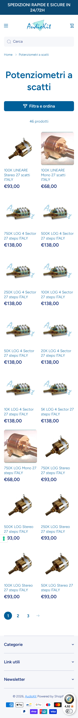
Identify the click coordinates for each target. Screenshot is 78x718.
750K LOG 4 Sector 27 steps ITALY (20, 236)
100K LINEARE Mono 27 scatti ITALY (53, 175)
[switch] (69, 711)
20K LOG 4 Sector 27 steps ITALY (56, 353)
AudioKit (31, 696)
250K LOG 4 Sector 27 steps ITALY (20, 294)
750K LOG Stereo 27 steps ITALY (55, 470)
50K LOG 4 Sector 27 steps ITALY (19, 353)
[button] (72, 26)
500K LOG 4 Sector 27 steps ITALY (57, 236)
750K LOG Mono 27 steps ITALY (20, 470)
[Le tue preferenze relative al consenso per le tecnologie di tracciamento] (4, 538)
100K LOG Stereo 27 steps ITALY (18, 587)
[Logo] (39, 25)
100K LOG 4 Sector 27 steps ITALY (57, 294)
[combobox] (39, 42)
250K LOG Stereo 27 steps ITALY (55, 529)
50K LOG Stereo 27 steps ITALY (57, 587)
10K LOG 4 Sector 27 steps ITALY (19, 411)
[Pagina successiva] (37, 616)
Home (8, 54)
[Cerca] (7, 42)
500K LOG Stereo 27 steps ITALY (18, 529)
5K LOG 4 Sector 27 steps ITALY (57, 411)
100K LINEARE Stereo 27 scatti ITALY (17, 175)
